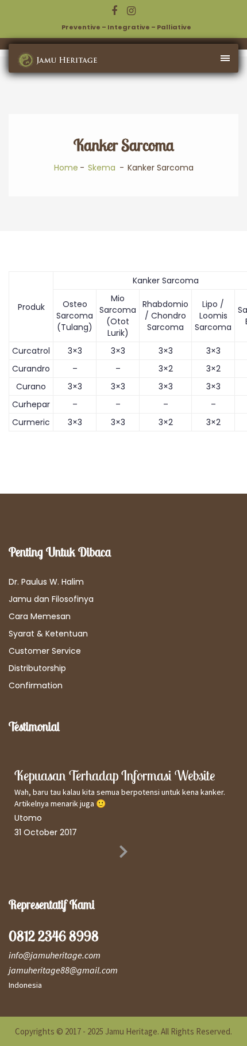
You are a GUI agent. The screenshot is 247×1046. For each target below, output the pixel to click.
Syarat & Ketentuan (48, 633)
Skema (101, 167)
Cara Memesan (40, 616)
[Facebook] (114, 11)
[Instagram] (131, 11)
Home (66, 167)
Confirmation (36, 685)
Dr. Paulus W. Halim (46, 582)
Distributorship (37, 668)
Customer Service (45, 651)
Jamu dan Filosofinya (51, 599)
